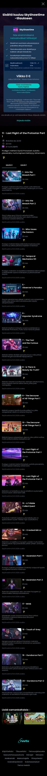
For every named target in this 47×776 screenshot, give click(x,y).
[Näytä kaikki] (23, 718)
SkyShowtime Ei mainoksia (16, 64)
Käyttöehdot (7, 751)
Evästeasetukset (32, 762)
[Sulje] (43, 3)
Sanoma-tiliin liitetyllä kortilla (29, 102)
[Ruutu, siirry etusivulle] (23, 741)
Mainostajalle (23, 758)
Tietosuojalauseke (37, 751)
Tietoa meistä (23, 765)
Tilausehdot (21, 751)
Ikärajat (29, 755)
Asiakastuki (10, 758)
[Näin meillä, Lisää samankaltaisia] (34, 719)
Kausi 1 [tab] (24, 165)
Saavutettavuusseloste (13, 755)
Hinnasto (40, 755)
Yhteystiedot (36, 758)
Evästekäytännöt (15, 762)
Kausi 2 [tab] (9, 165)
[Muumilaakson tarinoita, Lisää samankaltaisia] (12, 719)
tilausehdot (18, 100)
